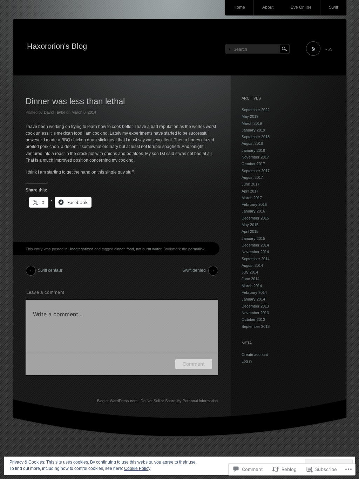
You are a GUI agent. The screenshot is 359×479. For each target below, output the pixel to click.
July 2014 (250, 272)
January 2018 (253, 150)
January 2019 (253, 130)
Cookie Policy (137, 468)
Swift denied (194, 270)
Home (239, 7)
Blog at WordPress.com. (117, 401)
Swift (333, 7)
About (267, 7)
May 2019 (250, 116)
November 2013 (255, 313)
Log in (247, 361)
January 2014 (253, 299)
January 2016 (253, 211)
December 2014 (255, 245)
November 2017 (255, 157)
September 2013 (256, 326)
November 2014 (255, 252)
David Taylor (54, 112)
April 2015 (250, 231)
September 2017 (256, 171)
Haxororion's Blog (57, 46)
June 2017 (250, 184)
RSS (328, 49)
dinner (119, 249)
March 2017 (252, 198)
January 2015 (253, 238)
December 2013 (255, 306)
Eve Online (301, 7)
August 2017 (252, 177)
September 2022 (256, 110)
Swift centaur (50, 270)
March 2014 (252, 286)
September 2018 (256, 137)
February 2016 (254, 204)
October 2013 (253, 319)
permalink (196, 249)
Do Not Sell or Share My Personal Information (179, 401)
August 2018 (252, 143)
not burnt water (148, 249)
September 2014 (256, 259)
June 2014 (250, 279)
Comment (194, 364)
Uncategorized (80, 249)
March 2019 (252, 123)
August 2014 (252, 265)
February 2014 (254, 292)
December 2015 (255, 218)
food (130, 249)
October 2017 (253, 164)
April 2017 (250, 191)
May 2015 (250, 225)
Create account (255, 354)
